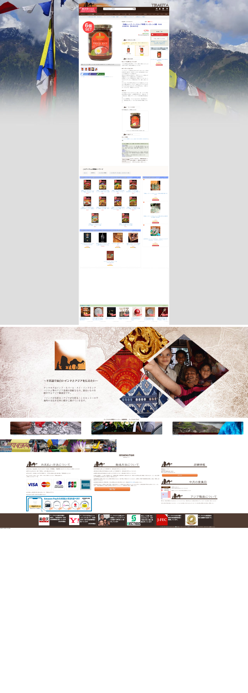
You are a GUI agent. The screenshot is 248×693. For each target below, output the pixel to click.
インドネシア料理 (102, 172)
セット (85, 172)
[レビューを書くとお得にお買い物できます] (101, 75)
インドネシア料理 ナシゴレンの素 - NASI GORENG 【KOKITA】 (135, 138)
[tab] (83, 14)
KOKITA (93, 172)
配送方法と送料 (132, 482)
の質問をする (159, 42)
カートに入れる (156, 222)
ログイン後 (82, 76)
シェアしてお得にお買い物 (104, 76)
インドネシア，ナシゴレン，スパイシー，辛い (120, 172)
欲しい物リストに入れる (160, 38)
